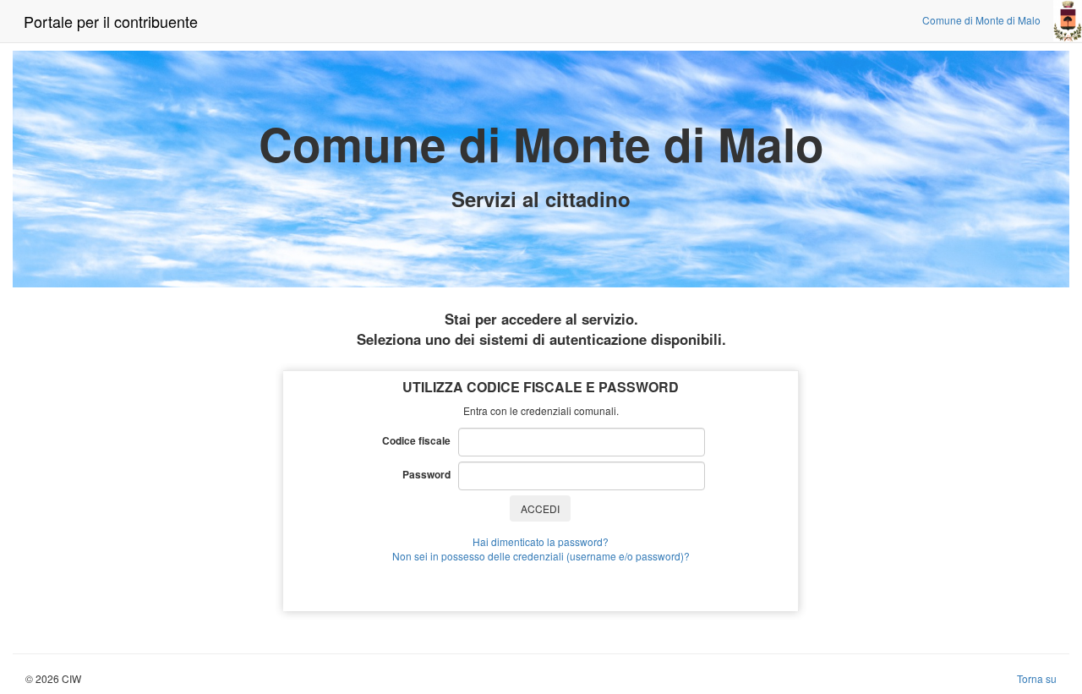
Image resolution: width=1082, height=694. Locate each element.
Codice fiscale (420, 440)
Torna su (1037, 678)
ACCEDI (540, 508)
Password (430, 474)
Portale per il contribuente (111, 21)
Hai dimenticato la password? (541, 541)
